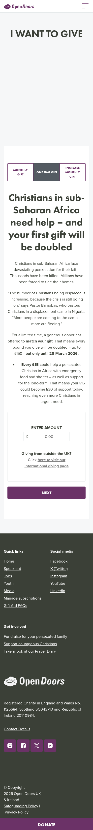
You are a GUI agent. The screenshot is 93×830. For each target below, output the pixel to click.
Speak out (12, 568)
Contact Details (17, 729)
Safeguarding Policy (21, 806)
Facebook (58, 561)
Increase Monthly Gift (72, 172)
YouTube (57, 583)
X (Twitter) (59, 568)
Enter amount (46, 428)
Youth (9, 583)
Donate (46, 825)
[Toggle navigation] (85, 5)
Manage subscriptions (22, 598)
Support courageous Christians (30, 643)
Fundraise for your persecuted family (35, 636)
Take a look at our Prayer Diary (30, 651)
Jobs (8, 576)
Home (9, 561)
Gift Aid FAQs (15, 605)
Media (9, 590)
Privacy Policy (17, 812)
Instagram (58, 576)
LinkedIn (57, 590)
